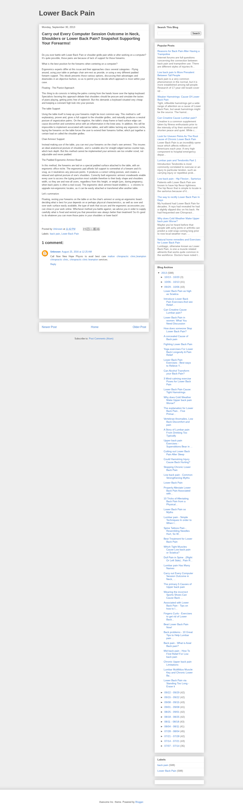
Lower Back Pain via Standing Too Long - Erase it (176, 683)
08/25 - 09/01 (172, 711)
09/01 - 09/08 (172, 707)
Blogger (139, 802)
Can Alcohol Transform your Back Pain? (176, 372)
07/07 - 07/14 (172, 745)
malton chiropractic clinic (122, 256)
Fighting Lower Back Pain (178, 344)
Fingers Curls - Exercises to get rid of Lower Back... (178, 616)
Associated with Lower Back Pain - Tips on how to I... (176, 605)
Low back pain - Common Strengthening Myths (178, 476)
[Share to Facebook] (95, 229)
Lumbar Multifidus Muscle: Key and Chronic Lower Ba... (178, 672)
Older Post (139, 327)
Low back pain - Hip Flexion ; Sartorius (179, 178)
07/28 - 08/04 (172, 731)
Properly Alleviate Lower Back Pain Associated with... (177, 490)
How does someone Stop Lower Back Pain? (178, 330)
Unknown (55, 251)
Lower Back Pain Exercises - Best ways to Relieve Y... (177, 362)
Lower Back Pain (67, 13)
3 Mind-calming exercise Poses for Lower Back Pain (177, 381)
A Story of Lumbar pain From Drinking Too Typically (176, 432)
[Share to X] (91, 229)
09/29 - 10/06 (172, 286)
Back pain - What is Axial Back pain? (177, 644)
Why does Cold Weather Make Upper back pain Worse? (178, 400)
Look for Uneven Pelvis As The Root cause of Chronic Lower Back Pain (177, 138)
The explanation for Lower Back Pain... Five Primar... (178, 411)
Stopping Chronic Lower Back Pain (177, 468)
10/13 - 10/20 (172, 277)
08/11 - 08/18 (172, 721)
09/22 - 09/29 (172, 692)
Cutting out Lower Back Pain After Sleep (177, 453)
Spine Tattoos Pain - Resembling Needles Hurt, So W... (177, 531)
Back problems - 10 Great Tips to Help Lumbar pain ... (178, 635)
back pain (55, 233)
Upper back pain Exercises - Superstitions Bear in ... (178, 443)
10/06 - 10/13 (172, 281)
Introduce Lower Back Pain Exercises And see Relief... (178, 301)
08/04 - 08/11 (172, 726)
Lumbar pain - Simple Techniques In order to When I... (178, 520)
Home (95, 327)
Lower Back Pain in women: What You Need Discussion (175, 320)
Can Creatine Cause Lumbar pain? (177, 117)
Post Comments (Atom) (101, 338)
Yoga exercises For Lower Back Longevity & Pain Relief (178, 352)
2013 (164, 272)
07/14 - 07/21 (172, 741)
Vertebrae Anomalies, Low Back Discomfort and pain (178, 421)
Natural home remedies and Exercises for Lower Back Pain (178, 241)
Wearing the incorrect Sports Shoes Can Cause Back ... (176, 594)
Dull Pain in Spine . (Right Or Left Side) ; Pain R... (178, 559)
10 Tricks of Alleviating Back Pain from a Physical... (176, 501)
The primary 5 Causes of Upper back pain (178, 586)
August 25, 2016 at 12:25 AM (77, 251)
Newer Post (49, 327)
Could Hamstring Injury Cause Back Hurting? (177, 461)
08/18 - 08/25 (172, 716)
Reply (53, 264)
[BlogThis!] (88, 229)
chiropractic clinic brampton (84, 259)
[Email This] (84, 229)
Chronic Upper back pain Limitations (178, 663)
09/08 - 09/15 (172, 702)
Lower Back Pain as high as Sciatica (177, 292)
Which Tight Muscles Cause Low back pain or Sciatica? (177, 549)
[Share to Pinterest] (98, 229)
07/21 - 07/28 (172, 736)
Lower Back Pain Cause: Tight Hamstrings (177, 391)
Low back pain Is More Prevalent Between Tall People (175, 74)
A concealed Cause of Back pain (176, 338)
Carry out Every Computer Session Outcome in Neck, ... (178, 576)
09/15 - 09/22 (172, 697)
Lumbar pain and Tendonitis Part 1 (176, 160)
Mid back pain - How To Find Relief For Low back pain (177, 653)
